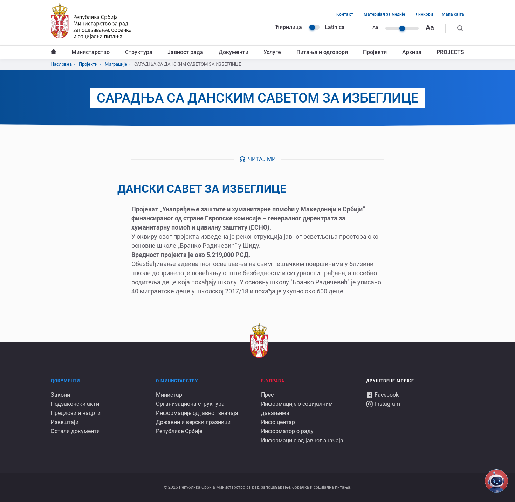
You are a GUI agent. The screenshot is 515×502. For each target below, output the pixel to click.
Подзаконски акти (75, 404)
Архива (411, 52)
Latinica (335, 27)
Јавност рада (185, 52)
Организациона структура (190, 404)
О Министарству (177, 380)
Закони (60, 394)
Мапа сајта (453, 14)
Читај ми (262, 159)
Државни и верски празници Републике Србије (193, 427)
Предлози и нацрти (76, 413)
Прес (267, 394)
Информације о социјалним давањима (297, 408)
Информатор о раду (287, 431)
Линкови (424, 14)
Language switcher (314, 27)
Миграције (116, 64)
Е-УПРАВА (272, 380)
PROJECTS (450, 52)
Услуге (272, 52)
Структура (138, 52)
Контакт (344, 14)
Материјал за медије (384, 14)
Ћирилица (288, 27)
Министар (169, 394)
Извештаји (64, 422)
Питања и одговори (322, 52)
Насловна (53, 52)
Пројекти (375, 52)
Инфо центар (278, 422)
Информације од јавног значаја (197, 413)
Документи (233, 52)
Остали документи (75, 431)
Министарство (90, 52)
